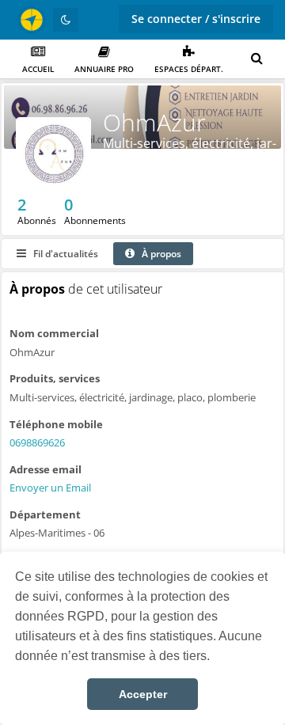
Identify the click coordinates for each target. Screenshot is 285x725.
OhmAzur (154, 122)
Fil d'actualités (64, 253)
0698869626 (37, 442)
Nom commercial (54, 333)
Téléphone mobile (56, 424)
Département (45, 514)
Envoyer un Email (50, 487)
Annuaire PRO (104, 68)
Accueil (38, 68)
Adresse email (46, 469)
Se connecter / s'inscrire (195, 18)
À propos (160, 253)
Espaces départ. (188, 68)
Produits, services (55, 378)
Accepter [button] (143, 694)
